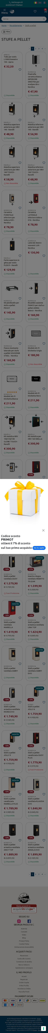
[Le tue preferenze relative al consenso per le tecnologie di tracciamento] (43, 1028)
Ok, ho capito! (39, 548)
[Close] (43, 530)
